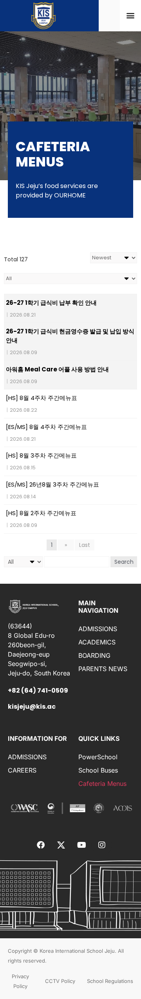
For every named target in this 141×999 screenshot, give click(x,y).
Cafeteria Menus (102, 783)
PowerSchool (98, 757)
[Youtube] (81, 845)
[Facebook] (41, 845)
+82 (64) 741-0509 (38, 690)
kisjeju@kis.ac (32, 706)
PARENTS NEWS (102, 669)
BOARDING (94, 655)
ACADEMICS (97, 642)
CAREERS (22, 770)
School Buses (98, 770)
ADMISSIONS (97, 629)
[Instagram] (102, 845)
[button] (130, 15)
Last (84, 545)
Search (124, 562)
